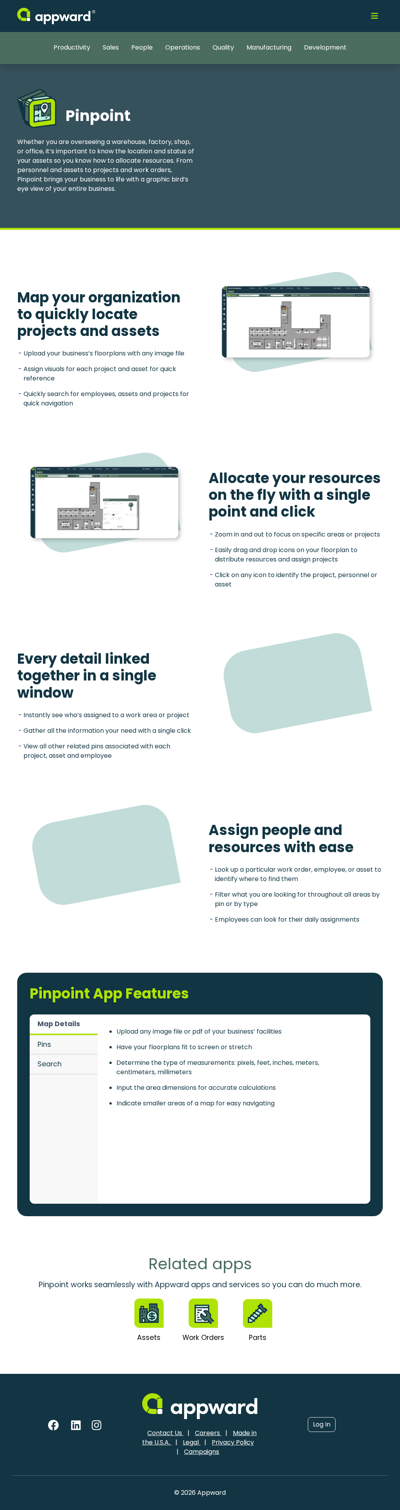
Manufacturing (268, 47)
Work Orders (203, 1337)
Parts (257, 1337)
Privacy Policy (233, 1442)
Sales (111, 47)
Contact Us (165, 1432)
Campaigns (201, 1451)
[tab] (64, 1024)
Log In (321, 1424)
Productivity (72, 47)
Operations (182, 47)
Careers (208, 1432)
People (142, 47)
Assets (149, 1337)
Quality (223, 47)
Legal (191, 1442)
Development (325, 47)
